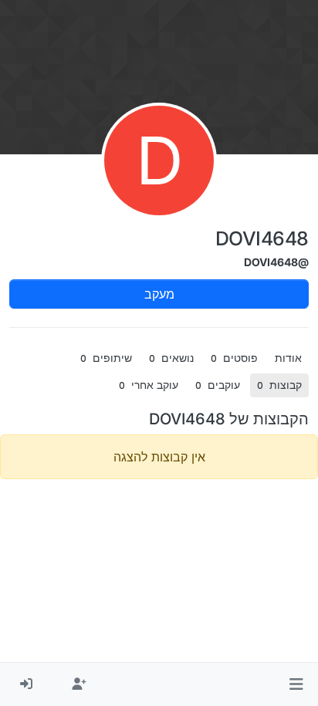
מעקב (159, 294)
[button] (296, 684)
